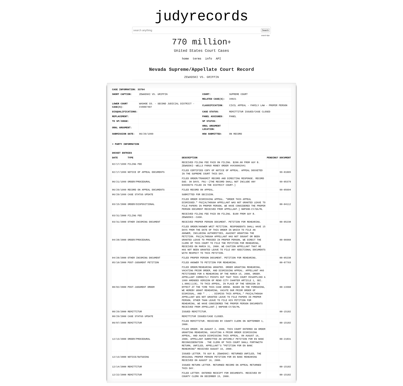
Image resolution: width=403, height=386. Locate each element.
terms (197, 58)
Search (265, 30)
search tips (265, 35)
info (208, 58)
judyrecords (201, 16)
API (218, 58)
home (185, 58)
